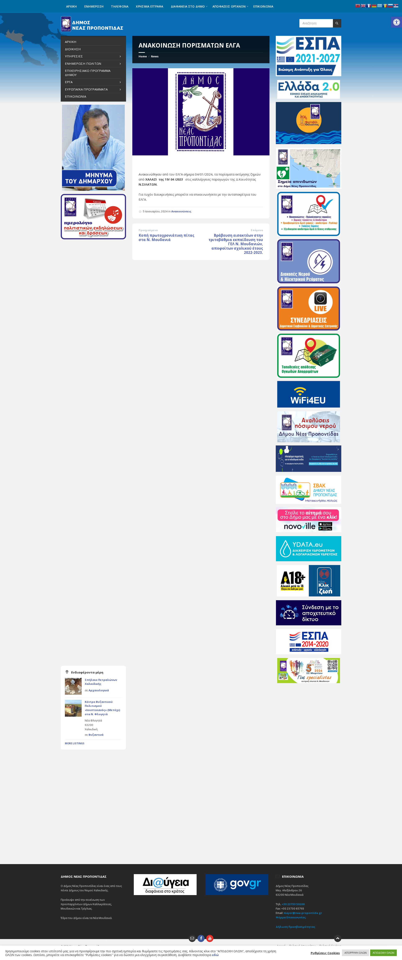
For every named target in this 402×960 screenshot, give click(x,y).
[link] (396, 22)
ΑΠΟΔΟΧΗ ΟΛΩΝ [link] (383, 953)
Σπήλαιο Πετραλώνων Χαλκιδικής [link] (101, 682)
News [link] (154, 56)
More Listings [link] (74, 743)
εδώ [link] (215, 955)
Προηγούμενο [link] (148, 230)
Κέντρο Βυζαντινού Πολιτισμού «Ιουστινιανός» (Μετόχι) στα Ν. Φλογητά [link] (102, 708)
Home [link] (143, 56)
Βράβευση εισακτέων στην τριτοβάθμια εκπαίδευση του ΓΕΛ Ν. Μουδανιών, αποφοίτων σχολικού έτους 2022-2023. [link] (236, 244)
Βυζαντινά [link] (96, 735)
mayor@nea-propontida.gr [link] (303, 913)
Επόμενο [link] (257, 230)
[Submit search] (337, 23)
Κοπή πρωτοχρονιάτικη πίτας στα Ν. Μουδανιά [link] (166, 237)
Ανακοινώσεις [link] (181, 211)
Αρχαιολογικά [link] (99, 690)
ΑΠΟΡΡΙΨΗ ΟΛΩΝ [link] (355, 953)
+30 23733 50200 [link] (293, 904)
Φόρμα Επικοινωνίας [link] (291, 917)
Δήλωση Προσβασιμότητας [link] (295, 927)
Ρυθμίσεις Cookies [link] (325, 953)
